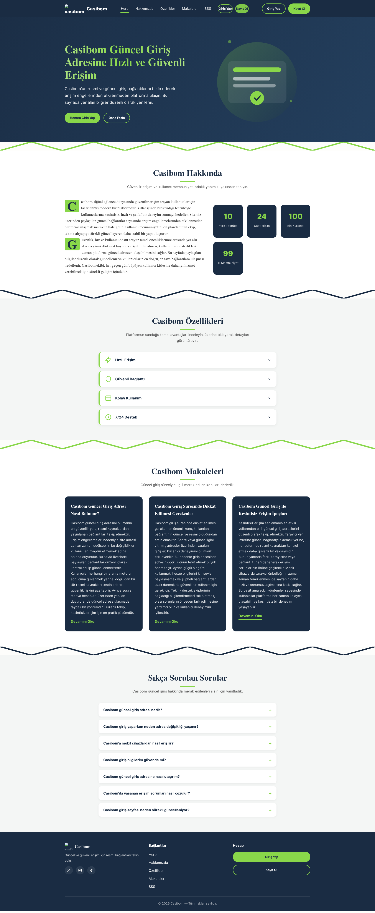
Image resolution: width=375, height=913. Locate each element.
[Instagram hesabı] (80, 870)
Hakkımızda (144, 8)
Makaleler (190, 8)
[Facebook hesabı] (91, 870)
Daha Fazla (117, 118)
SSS (208, 8)
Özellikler (167, 8)
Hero (124, 8)
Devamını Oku (82, 621)
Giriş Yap (225, 8)
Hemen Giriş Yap (82, 118)
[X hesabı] (69, 870)
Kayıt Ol (242, 8)
